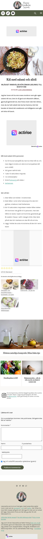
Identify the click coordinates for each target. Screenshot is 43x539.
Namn (3, 444)
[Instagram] (3, 13)
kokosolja (13, 180)
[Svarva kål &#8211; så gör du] (29, 284)
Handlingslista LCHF (11, 378)
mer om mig (35, 523)
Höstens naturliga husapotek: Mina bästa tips (21, 353)
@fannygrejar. (13, 396)
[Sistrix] (35, 13)
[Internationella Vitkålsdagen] (9, 302)
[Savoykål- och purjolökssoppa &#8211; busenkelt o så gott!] (9, 284)
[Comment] (26, 486)
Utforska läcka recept (8, 517)
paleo (29, 508)
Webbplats (6, 452)
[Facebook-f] (20, 486)
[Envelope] (13, 13)
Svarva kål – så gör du (27, 290)
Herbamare (9, 183)
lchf (22, 508)
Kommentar (6, 425)
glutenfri (17, 508)
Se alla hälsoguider (25, 517)
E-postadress (27, 444)
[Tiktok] (8, 13)
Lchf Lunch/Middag (25, 90)
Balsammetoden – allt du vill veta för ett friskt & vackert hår (32, 380)
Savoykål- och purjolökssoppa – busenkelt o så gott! (7, 292)
